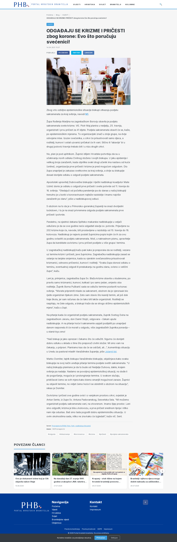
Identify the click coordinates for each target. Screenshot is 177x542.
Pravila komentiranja (72, 529)
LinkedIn (89, 53)
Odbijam (114, 538)
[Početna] (41, 4)
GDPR (99, 529)
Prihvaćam (101, 538)
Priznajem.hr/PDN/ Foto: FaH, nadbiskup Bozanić (71, 426)
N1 (86, 114)
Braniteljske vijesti (60, 519)
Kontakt (93, 506)
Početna (50, 15)
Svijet (54, 516)
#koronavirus (79, 434)
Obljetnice (56, 523)
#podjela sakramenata (119, 434)
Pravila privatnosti (88, 529)
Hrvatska (56, 513)
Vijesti (54, 509)
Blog (57, 15)
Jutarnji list (110, 351)
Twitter (76, 53)
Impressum (95, 509)
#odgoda (51, 434)
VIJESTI (65, 15)
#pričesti (102, 434)
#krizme (92, 434)
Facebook (63, 53)
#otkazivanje (64, 434)
